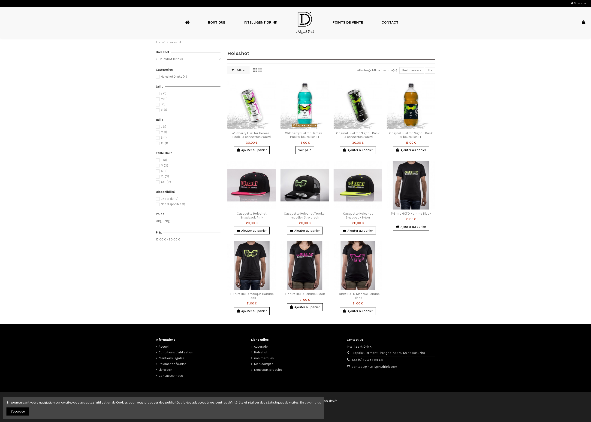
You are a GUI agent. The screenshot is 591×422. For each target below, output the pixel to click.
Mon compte (263, 364)
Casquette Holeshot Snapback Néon (358, 215)
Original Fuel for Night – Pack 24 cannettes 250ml (358, 135)
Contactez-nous (171, 376)
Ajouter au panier (254, 150)
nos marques (264, 358)
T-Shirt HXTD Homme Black (411, 214)
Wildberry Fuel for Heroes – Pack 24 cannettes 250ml (252, 135)
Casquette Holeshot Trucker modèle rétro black (305, 215)
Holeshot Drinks (171, 59)
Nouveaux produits (268, 370)
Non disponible (173, 204)
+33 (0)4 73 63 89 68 (367, 360)
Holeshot (162, 52)
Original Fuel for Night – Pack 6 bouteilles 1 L (411, 135)
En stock (169, 198)
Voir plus (304, 150)
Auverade (261, 347)
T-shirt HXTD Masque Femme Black (358, 296)
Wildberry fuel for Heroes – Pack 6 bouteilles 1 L (304, 135)
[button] (217, 22)
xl (164, 110)
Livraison (165, 370)
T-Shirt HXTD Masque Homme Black (252, 296)
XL (164, 143)
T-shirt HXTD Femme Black (305, 294)
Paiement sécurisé (172, 364)
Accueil (164, 347)
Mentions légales (171, 358)
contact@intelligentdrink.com (374, 367)
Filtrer (241, 70)
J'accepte (18, 411)
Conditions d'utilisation (176, 352)
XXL (166, 182)
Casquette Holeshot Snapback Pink (252, 215)
